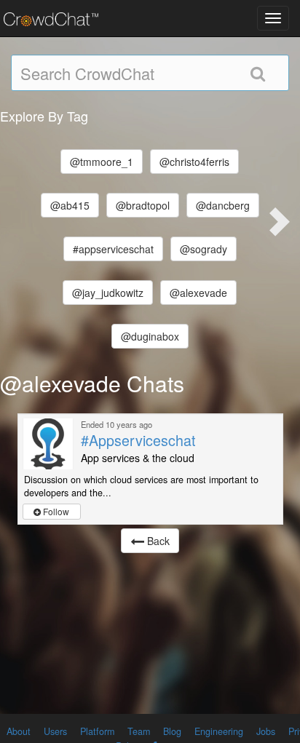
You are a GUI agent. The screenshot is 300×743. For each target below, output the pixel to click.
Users (55, 731)
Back (157, 540)
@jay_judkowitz (107, 292)
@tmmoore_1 (101, 161)
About (19, 731)
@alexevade (198, 292)
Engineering (218, 731)
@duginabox (150, 336)
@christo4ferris (194, 161)
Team (138, 731)
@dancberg (223, 205)
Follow (55, 511)
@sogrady (203, 249)
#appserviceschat (113, 249)
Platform (97, 731)
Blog (172, 731)
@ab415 (70, 205)
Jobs (265, 731)
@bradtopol (143, 205)
